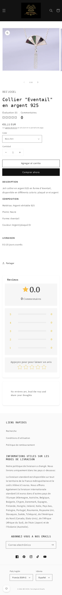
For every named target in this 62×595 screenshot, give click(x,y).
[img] (9, 117)
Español (42, 577)
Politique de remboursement (20, 444)
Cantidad (6, 146)
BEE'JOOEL (26, 589)
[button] (3, 10)
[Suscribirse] (52, 544)
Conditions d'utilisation (18, 438)
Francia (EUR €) (19, 577)
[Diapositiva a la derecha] (38, 82)
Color (4, 133)
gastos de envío (11, 128)
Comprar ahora (31, 172)
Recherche (11, 430)
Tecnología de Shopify (37, 589)
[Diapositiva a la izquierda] (24, 82)
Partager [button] (10, 263)
